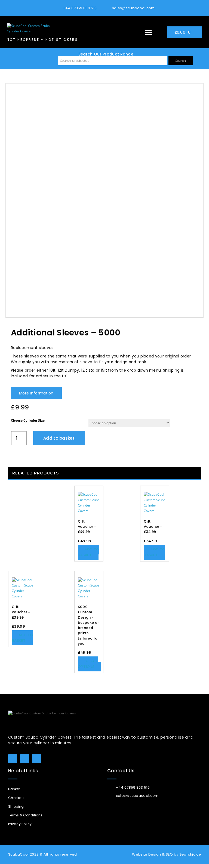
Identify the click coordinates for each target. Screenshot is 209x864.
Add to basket (59, 438)
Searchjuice (190, 854)
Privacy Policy (20, 824)
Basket (14, 789)
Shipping (16, 806)
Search (180, 60)
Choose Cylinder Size (28, 420)
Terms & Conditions (25, 815)
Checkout (16, 797)
